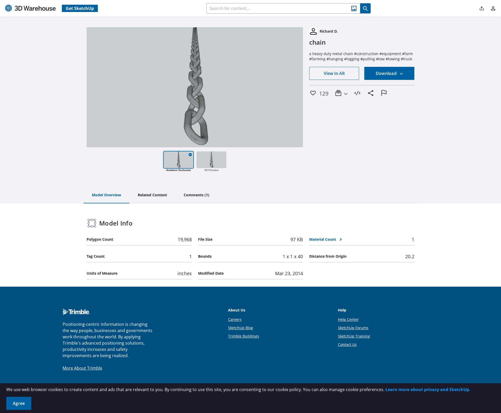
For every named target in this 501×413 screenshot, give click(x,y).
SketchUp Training (354, 336)
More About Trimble (82, 368)
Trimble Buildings (243, 336)
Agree (19, 403)
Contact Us (347, 344)
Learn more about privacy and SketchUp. (427, 389)
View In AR (334, 73)
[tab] (106, 195)
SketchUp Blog (240, 327)
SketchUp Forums (353, 327)
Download (387, 73)
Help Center (348, 319)
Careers (235, 319)
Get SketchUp (80, 8)
